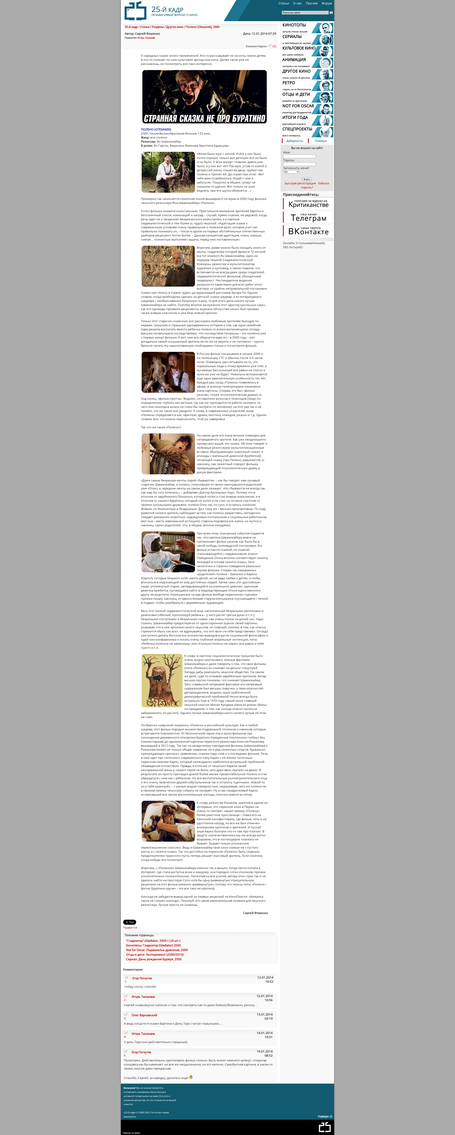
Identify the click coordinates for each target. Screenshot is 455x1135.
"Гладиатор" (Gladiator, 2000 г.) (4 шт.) (153, 941)
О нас (297, 3)
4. (125, 1037)
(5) (274, 46)
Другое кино (174, 27)
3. (125, 1018)
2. (125, 1000)
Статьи (284, 3)
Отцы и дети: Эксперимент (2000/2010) (155, 954)
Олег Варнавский (144, 1015)
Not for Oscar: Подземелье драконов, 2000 (157, 950)
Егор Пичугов (142, 978)
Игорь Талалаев (146, 37)
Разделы (158, 27)
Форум (327, 3)
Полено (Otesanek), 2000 (203, 27)
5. (125, 1055)
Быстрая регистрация (300, 183)
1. (126, 981)
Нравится (130, 927)
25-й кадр (131, 27)
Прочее (312, 3)
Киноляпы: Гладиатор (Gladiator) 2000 (153, 945)
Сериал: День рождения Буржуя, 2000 (154, 959)
